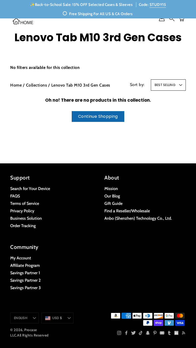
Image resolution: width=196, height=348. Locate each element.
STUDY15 (158, 4)
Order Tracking (23, 225)
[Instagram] (119, 333)
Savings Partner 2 (25, 280)
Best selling (165, 84)
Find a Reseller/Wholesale (127, 210)
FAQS (15, 195)
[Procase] (23, 21)
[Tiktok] (140, 333)
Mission (111, 188)
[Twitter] (133, 333)
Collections (36, 85)
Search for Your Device (30, 188)
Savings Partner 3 (25, 287)
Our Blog (112, 195)
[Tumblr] (169, 333)
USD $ (57, 317)
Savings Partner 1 (25, 272)
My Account (20, 257)
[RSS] (183, 333)
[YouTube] (162, 333)
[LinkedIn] (176, 333)
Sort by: (137, 84)
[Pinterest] (155, 333)
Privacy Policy (22, 210)
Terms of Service (24, 203)
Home (16, 85)
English (20, 317)
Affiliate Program (25, 265)
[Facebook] (126, 333)
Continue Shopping (98, 116)
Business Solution (26, 218)
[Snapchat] (147, 333)
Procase (30, 330)
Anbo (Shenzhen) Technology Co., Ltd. (138, 218)
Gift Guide (113, 203)
